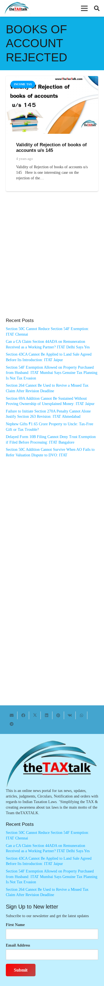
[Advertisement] (52, 260)
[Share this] (23, 715)
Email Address (18, 945)
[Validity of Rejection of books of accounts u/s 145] (52, 79)
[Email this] (11, 715)
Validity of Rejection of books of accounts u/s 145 (51, 147)
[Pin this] (58, 715)
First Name (15, 925)
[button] (84, 8)
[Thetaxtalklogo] (17, 8)
